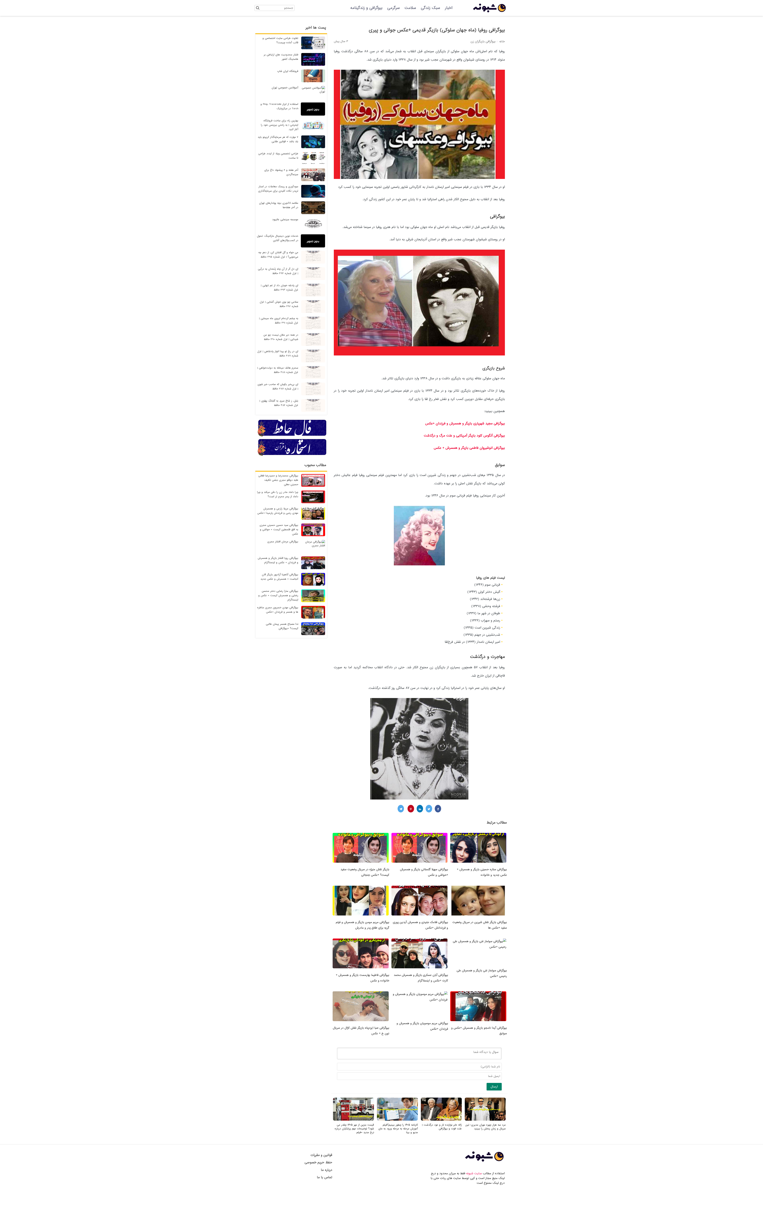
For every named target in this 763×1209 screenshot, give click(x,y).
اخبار (448, 8)
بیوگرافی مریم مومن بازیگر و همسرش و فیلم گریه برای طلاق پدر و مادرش (362, 925)
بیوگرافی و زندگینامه (366, 8)
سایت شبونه (474, 1173)
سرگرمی (393, 8)
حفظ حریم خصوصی (318, 1162)
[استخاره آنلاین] (292, 455)
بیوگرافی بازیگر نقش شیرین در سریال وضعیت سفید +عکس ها (479, 925)
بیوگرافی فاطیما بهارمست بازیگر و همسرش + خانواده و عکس (362, 978)
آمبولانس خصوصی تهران (285, 88)
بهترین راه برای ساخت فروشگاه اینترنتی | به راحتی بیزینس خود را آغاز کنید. (279, 125)
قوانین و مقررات (321, 1155)
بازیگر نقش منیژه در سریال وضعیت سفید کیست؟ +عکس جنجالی (365, 872)
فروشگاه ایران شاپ (287, 71)
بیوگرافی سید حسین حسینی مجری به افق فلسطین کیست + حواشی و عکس (278, 529)
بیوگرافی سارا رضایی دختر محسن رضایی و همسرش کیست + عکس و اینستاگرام (278, 595)
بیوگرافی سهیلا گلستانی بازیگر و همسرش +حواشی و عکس (424, 872)
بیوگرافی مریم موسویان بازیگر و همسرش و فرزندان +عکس (422, 1026)
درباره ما (326, 1169)
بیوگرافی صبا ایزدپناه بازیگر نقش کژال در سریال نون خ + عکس (361, 1031)
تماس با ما (324, 1177)
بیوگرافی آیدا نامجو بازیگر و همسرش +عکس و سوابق (479, 1031)
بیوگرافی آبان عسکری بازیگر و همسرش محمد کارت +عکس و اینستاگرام (421, 978)
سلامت (410, 8)
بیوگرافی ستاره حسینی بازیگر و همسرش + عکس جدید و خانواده (482, 872)
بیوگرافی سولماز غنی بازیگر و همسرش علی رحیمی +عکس (482, 973)
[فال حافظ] (292, 436)
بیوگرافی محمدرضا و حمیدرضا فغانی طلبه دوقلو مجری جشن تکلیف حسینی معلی (278, 480)
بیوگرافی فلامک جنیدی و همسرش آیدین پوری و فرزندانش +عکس (420, 925)
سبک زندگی (430, 8)
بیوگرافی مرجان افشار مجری (282, 542)
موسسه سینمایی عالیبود (285, 219)
